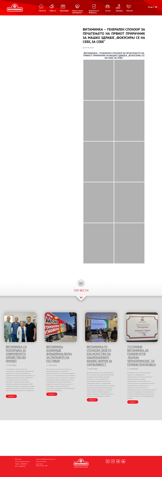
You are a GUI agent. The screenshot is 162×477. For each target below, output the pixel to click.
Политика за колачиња (46, 471)
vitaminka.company (41, 461)
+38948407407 (23, 464)
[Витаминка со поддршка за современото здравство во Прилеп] (20, 327)
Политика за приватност (25, 471)
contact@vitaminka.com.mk (47, 459)
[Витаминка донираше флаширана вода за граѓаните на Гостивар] (61, 327)
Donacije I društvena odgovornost (71, 471)
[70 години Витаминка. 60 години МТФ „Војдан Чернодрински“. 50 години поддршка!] (142, 327)
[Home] (81, 462)
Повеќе (10, 396)
